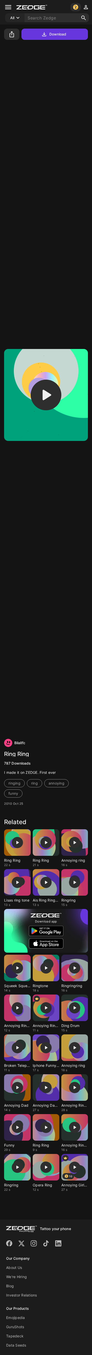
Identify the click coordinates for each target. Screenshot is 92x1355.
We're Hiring (16, 1277)
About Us (14, 1267)
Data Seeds (16, 1345)
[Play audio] (46, 395)
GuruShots (15, 1327)
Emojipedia (15, 1317)
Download (57, 34)
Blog (10, 1286)
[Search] (83, 18)
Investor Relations (21, 1295)
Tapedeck (15, 1336)
